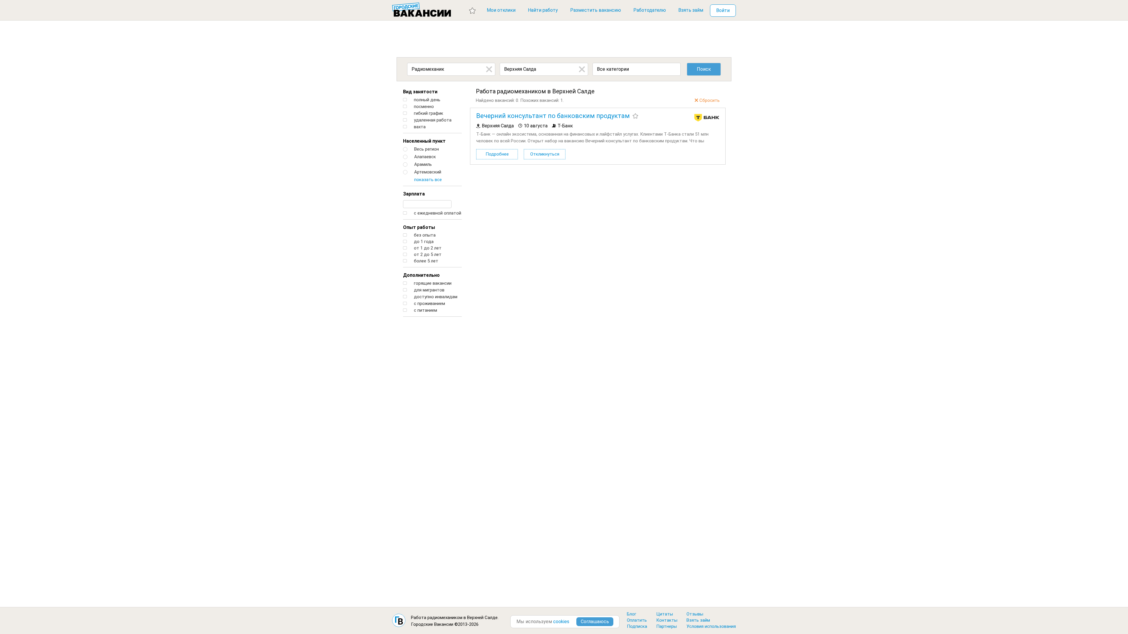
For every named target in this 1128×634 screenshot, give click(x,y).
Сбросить (709, 100)
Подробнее (497, 154)
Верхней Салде (482, 617)
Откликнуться (544, 154)
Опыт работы (419, 227)
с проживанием (429, 303)
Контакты (666, 620)
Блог (631, 614)
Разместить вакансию (595, 10)
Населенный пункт (424, 141)
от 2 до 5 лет (427, 254)
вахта (419, 127)
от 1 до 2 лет (427, 248)
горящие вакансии (432, 283)
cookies (561, 621)
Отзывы (694, 614)
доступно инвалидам (435, 297)
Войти (723, 10)
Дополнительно (421, 275)
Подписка (637, 626)
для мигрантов (428, 290)
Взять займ (690, 10)
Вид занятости (420, 92)
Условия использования (711, 626)
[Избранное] (472, 10)
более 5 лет (425, 261)
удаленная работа (432, 120)
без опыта (424, 235)
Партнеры (666, 626)
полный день (426, 100)
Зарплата (414, 194)
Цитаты (664, 614)
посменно (423, 106)
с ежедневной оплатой (437, 213)
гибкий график (428, 113)
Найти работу (543, 10)
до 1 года (423, 242)
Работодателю (649, 10)
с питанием (425, 310)
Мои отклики (501, 10)
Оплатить (637, 620)
